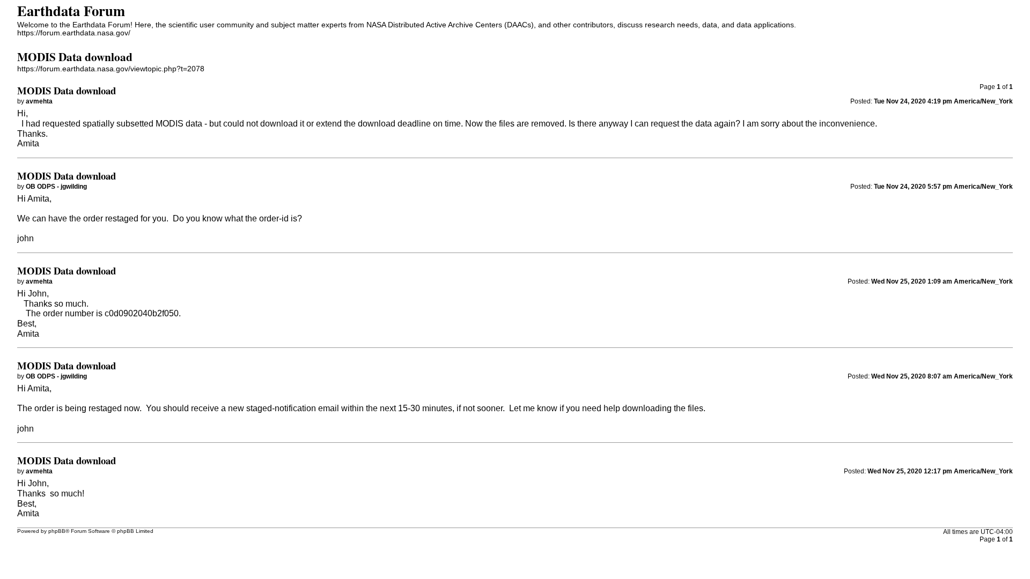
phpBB (56, 531)
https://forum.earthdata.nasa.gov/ (73, 33)
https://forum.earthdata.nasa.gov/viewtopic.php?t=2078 (110, 69)
